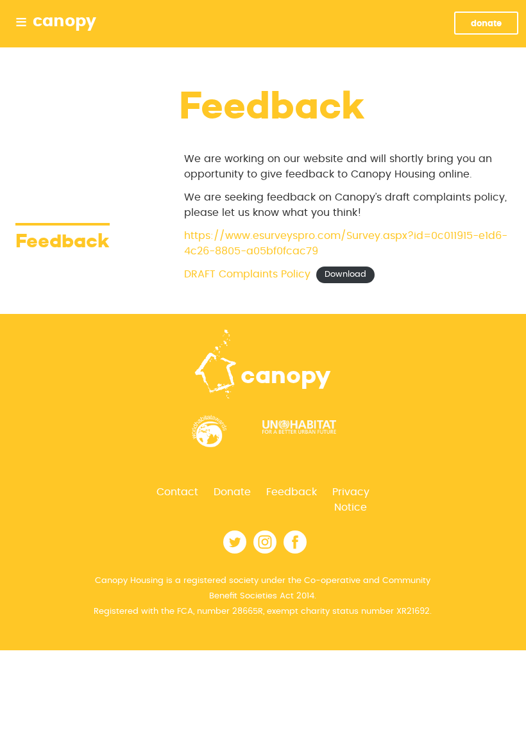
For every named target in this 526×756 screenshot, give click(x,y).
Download (345, 275)
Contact (177, 492)
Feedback (291, 492)
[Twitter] (234, 550)
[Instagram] (264, 550)
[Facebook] (295, 550)
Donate (486, 24)
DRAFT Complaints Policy (247, 274)
